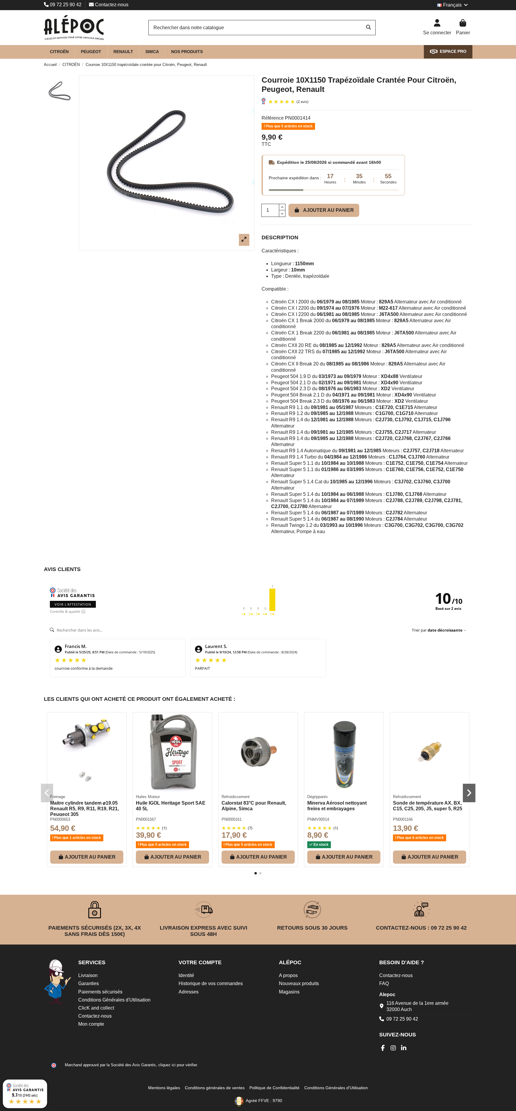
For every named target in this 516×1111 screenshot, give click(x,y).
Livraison (88, 975)
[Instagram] (393, 1048)
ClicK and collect (96, 1007)
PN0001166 (403, 819)
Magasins (289, 991)
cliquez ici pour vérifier (177, 1065)
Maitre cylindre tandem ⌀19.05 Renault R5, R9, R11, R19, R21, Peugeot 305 (84, 808)
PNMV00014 (318, 819)
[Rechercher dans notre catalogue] (368, 28)
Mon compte (91, 1024)
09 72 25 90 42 (66, 4)
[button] (255, 873)
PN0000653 (60, 819)
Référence (273, 118)
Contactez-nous (111, 4)
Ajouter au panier (328, 210)
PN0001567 (146, 819)
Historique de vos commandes (211, 983)
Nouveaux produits (299, 983)
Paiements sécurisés (100, 991)
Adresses (189, 991)
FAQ (384, 983)
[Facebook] (383, 1048)
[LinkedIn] (404, 1048)
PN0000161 (232, 819)
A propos (288, 975)
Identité (186, 975)
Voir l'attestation (73, 604)
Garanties (88, 983)
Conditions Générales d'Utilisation (114, 999)
